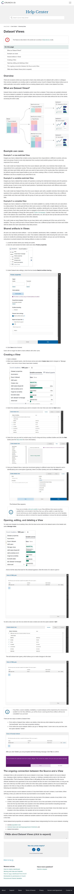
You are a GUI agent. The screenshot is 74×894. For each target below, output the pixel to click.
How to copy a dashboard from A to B (15, 874)
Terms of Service (30, 890)
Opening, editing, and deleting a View (17, 63)
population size (16, 825)
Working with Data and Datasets (13, 871)
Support (11, 890)
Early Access (46, 40)
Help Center (6, 26)
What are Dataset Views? (14, 50)
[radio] (33, 849)
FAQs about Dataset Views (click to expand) (19, 69)
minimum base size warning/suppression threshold (22, 827)
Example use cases (12, 53)
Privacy (41, 890)
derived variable (33, 509)
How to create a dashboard (12, 869)
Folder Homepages (40, 212)
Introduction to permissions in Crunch (15, 876)
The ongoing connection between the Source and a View (23, 66)
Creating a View (11, 60)
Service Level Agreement (54, 890)
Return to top (7, 860)
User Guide (14, 26)
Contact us (69, 890)
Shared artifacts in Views (14, 57)
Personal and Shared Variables (13, 878)
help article (19, 440)
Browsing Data (22, 26)
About (3, 890)
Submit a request (42, 869)
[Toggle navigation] (70, 2)
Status (20, 890)
